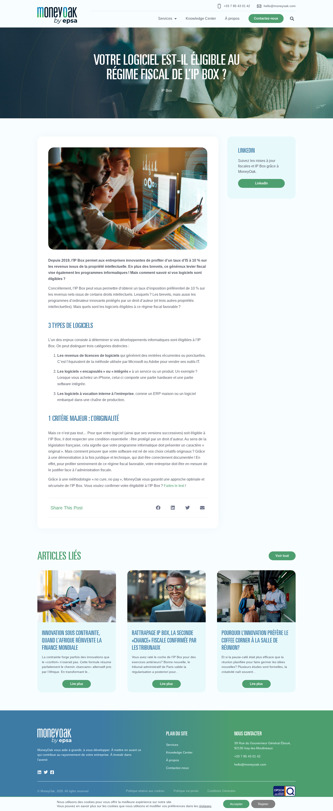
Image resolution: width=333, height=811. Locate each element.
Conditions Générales (222, 791)
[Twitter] (46, 772)
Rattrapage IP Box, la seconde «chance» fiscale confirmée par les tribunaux (164, 640)
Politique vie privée (186, 791)
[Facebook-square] (52, 772)
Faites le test (174, 486)
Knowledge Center (201, 18)
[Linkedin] (39, 772)
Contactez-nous (177, 768)
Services (165, 18)
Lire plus (76, 684)
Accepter (236, 804)
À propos (232, 18)
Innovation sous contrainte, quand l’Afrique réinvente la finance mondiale (72, 640)
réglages (205, 806)
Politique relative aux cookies (145, 791)
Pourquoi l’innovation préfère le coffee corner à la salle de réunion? (255, 640)
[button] (292, 18)
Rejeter (263, 804)
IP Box (166, 90)
